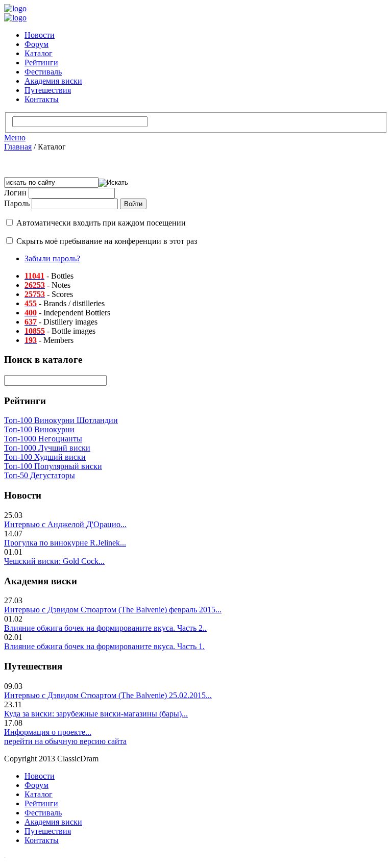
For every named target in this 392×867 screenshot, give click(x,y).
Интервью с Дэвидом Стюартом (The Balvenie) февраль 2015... (113, 609)
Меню (15, 137)
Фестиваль (43, 71)
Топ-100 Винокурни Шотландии (61, 420)
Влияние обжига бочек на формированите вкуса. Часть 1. (104, 646)
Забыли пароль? (52, 258)
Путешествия (47, 90)
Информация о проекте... (47, 732)
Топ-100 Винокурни (39, 429)
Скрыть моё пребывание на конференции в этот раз (106, 241)
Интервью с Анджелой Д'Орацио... (65, 524)
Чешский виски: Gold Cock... (54, 561)
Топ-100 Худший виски (45, 457)
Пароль (17, 203)
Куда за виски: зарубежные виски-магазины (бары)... (96, 713)
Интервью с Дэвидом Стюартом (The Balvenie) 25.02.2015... (108, 695)
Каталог (38, 53)
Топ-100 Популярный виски (53, 466)
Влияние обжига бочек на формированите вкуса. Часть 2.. (105, 628)
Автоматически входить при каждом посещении (101, 222)
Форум (36, 44)
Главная (18, 146)
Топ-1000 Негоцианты (43, 438)
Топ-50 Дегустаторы (39, 475)
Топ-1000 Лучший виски (47, 447)
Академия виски (53, 81)
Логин (15, 192)
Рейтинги (41, 62)
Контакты (41, 99)
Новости (39, 35)
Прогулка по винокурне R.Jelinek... (65, 542)
